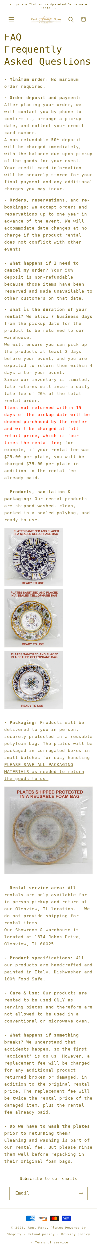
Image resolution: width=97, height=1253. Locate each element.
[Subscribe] (81, 1193)
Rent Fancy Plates (45, 1227)
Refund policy (41, 1234)
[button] (11, 19)
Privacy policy (75, 1234)
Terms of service (51, 1242)
